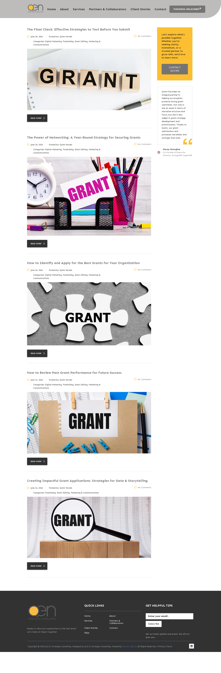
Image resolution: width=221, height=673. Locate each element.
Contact (160, 9)
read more (36, 118)
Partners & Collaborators (107, 9)
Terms (169, 646)
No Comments (144, 36)
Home (51, 9)
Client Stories (140, 9)
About (64, 9)
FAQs (86, 633)
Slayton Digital (129, 646)
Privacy (161, 646)
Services (79, 9)
